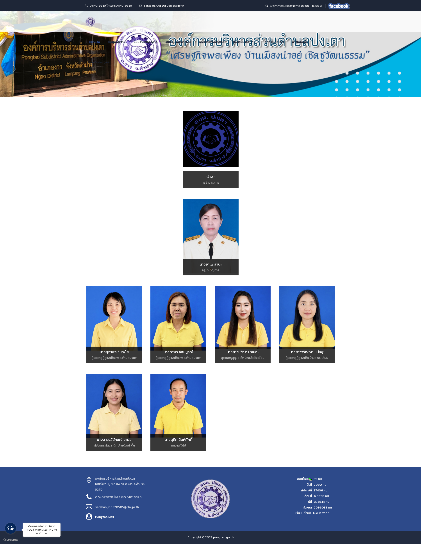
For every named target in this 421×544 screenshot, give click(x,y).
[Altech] (90, 21)
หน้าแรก (94, 42)
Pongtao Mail (104, 517)
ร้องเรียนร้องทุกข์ (244, 42)
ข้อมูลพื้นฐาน (117, 42)
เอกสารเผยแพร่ (274, 42)
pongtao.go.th (223, 537)
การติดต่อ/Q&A (99, 62)
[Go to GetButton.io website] (11, 539)
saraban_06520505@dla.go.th (164, 6)
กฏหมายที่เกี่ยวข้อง (212, 42)
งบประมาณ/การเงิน (178, 42)
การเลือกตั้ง (300, 42)
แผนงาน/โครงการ (145, 42)
